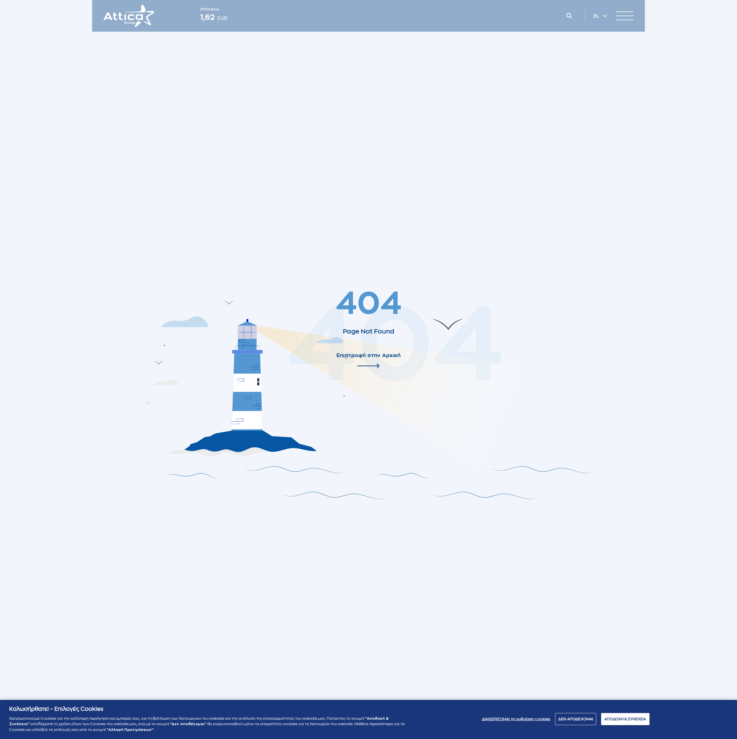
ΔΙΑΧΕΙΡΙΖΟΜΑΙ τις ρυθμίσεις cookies (516, 719)
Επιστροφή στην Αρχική (368, 355)
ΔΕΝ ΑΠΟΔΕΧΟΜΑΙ (575, 719)
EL (597, 16)
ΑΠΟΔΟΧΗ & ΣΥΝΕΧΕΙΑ (625, 719)
